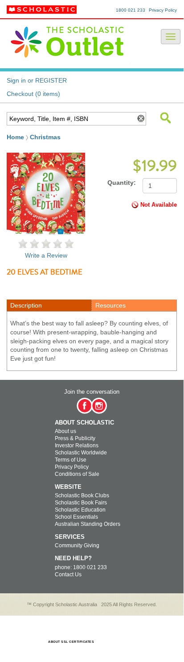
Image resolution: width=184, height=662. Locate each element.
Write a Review (46, 255)
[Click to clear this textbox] (140, 119)
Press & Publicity (75, 438)
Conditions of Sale (77, 474)
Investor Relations (76, 445)
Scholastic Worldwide (81, 453)
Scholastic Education (80, 510)
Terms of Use (70, 460)
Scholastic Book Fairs (81, 503)
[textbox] (70, 119)
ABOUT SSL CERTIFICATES (71, 641)
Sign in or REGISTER (37, 80)
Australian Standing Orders (87, 524)
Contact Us (68, 574)
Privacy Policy (163, 10)
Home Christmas (34, 137)
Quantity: (121, 182)
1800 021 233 (130, 10)
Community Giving (77, 545)
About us (65, 431)
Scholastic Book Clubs (82, 495)
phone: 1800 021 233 (81, 567)
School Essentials (76, 517)
